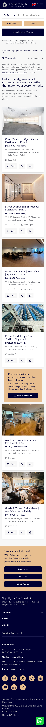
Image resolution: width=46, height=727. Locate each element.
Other (5, 619)
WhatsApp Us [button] (23, 584)
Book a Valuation (24, 395)
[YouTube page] (5, 687)
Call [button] (22, 166)
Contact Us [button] (23, 569)
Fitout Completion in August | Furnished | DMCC (22, 208)
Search (34, 23)
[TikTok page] (32, 678)
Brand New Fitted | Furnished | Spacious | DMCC (22, 273)
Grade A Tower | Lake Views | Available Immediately (22, 510)
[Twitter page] (23, 678)
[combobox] (31, 15)
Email (13, 166)
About (5, 625)
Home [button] (4, 41)
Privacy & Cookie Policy (23, 699)
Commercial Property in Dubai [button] (21, 41)
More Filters (12, 23)
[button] (15, 4)
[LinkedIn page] (14, 687)
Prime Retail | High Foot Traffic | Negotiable (19, 337)
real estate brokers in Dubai (14, 72)
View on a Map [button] (11, 58)
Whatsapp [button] (30, 166)
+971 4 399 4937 (17, 669)
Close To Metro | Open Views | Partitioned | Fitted (22, 140)
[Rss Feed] (23, 687)
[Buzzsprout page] (40, 678)
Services (6, 613)
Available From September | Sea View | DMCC (21, 441)
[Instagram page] (14, 678)
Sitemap (5, 699)
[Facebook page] (5, 678)
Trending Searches (10, 633)
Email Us (23, 577)
